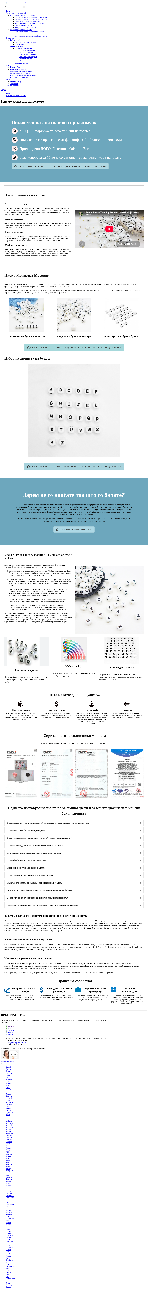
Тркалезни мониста (27, 50)
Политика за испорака (19, 77)
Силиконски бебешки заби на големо (29, 32)
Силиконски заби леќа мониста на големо (31, 19)
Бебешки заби (15, 40)
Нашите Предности (18, 67)
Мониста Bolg (15, 82)
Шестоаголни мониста (28, 55)
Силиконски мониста (23, 48)
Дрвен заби (19, 44)
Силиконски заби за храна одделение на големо (33, 34)
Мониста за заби (16, 46)
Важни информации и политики (23, 75)
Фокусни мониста (26, 61)
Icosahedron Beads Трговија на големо (29, 23)
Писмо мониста (25, 59)
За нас (8, 65)
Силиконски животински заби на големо (31, 36)
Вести (8, 80)
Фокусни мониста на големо (26, 28)
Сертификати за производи (21, 71)
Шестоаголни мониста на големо (28, 21)
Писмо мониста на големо (25, 26)
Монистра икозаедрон (28, 57)
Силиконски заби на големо (21, 30)
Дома (8, 11)
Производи (10, 38)
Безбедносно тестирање (19, 69)
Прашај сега (5, 1022)
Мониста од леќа (26, 53)
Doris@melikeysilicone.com (16, 1043)
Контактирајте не (12, 86)
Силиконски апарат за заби (25, 42)
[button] (60, 166)
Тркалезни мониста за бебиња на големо (31, 17)
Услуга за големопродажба (16, 13)
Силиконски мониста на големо (22, 15)
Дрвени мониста (21, 63)
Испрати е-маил (7, 1061)
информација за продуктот (20, 73)
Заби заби (14, 84)
